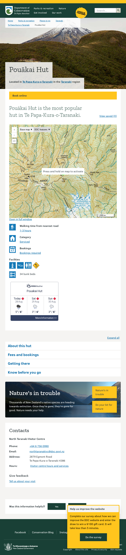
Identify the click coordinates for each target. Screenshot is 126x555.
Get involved (40, 12)
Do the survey (93, 537)
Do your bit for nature (103, 406)
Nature (62, 8)
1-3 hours (25, 230)
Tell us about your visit (22, 481)
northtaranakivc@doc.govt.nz (47, 451)
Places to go (45, 20)
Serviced (25, 241)
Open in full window (20, 219)
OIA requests (116, 549)
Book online (19, 95)
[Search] (118, 10)
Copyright (67, 549)
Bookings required (30, 253)
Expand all (113, 337)
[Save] (113, 110)
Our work (57, 12)
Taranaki (59, 20)
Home (10, 20)
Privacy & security (99, 549)
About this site (81, 549)
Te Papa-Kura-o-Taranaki (19, 25)
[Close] (116, 509)
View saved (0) (108, 116)
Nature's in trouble (101, 392)
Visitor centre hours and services (49, 466)
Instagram (66, 532)
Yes (56, 506)
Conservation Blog (42, 532)
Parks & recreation (43, 8)
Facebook (20, 532)
